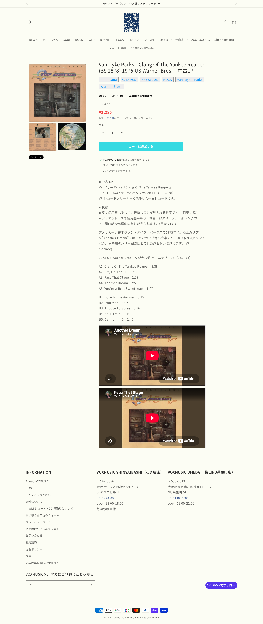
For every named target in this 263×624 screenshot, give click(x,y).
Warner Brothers (140, 96)
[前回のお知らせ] (27, 3)
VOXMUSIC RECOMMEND (42, 563)
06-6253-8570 (107, 497)
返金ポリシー (34, 549)
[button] (30, 22)
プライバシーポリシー (40, 522)
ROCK (167, 79)
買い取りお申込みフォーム (42, 515)
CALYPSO (129, 79)
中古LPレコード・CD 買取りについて (49, 508)
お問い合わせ (34, 535)
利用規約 (31, 542)
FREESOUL (150, 79)
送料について (34, 501)
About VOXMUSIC (37, 481)
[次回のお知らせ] (236, 3)
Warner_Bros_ (111, 86)
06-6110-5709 (178, 497)
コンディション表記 (38, 495)
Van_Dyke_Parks (189, 79)
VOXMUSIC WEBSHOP (124, 617)
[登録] (90, 584)
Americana (109, 79)
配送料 (110, 118)
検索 (28, 556)
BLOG (29, 488)
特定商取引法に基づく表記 (42, 529)
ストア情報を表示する (117, 170)
